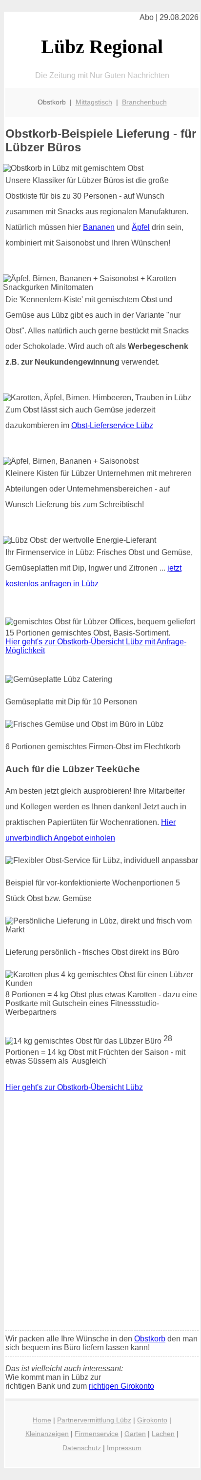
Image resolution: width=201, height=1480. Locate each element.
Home (42, 1420)
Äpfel (141, 227)
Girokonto (152, 1420)
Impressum (124, 1448)
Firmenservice (97, 1434)
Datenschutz (81, 1448)
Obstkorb (149, 1339)
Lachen (163, 1434)
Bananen (99, 227)
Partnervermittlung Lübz (94, 1420)
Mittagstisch (94, 102)
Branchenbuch (144, 102)
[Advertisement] (100, 1217)
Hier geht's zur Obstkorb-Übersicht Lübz (74, 1087)
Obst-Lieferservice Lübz (112, 425)
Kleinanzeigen (47, 1434)
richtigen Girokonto (121, 1386)
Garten (135, 1434)
